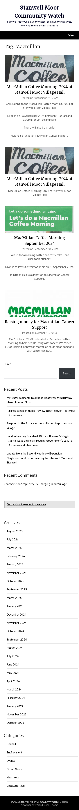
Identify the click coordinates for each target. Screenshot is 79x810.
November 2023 (16, 714)
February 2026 (16, 556)
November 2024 (16, 622)
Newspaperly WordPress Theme (39, 804)
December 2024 (16, 614)
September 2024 (17, 639)
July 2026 (13, 539)
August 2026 (15, 531)
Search (9, 364)
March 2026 (14, 547)
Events (11, 760)
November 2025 (16, 572)
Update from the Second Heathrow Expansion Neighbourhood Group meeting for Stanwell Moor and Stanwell (40, 458)
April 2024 (13, 681)
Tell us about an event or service (26, 504)
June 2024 (13, 664)
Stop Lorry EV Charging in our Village (44, 484)
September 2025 (17, 589)
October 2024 (15, 631)
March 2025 (14, 597)
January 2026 (15, 564)
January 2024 (15, 706)
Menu (71, 35)
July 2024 (13, 656)
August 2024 (15, 647)
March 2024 (14, 689)
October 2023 (15, 722)
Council (11, 744)
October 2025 (15, 581)
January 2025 (15, 606)
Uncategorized (16, 785)
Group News (14, 769)
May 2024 (13, 672)
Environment (14, 752)
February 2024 (16, 697)
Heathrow (13, 777)
